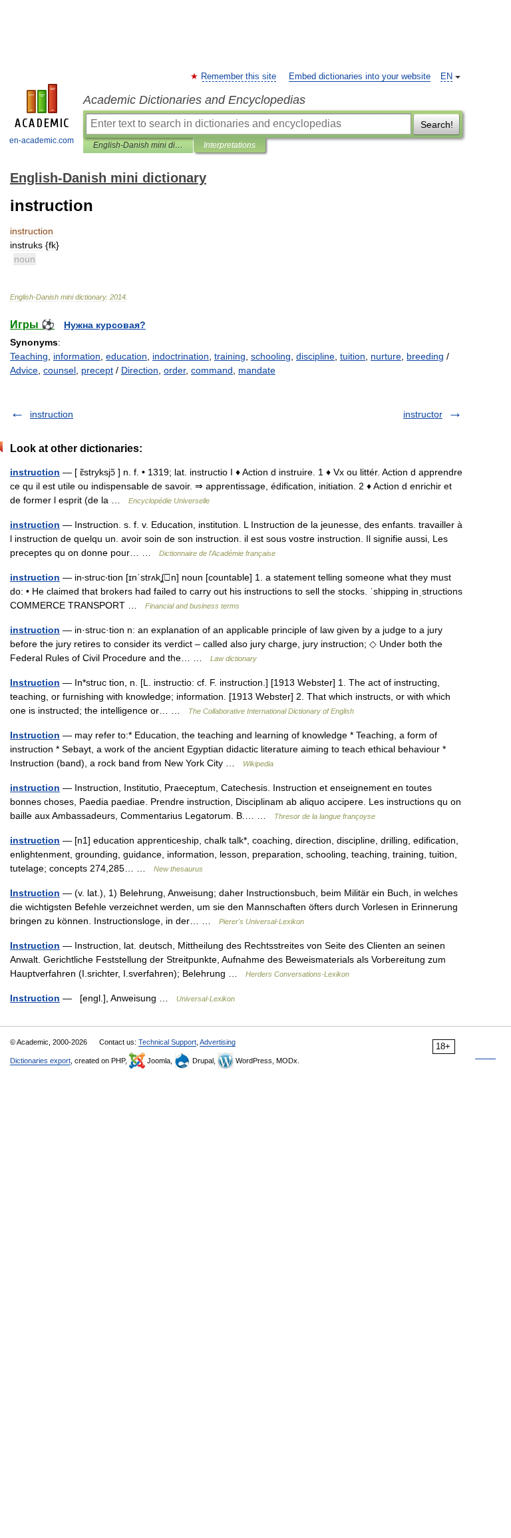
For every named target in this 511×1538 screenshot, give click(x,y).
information (76, 356)
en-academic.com (41, 140)
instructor (422, 414)
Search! (437, 124)
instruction (51, 414)
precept (97, 370)
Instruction (35, 682)
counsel (59, 370)
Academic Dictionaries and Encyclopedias (194, 100)
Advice (24, 370)
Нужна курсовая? (105, 325)
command (212, 370)
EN (446, 76)
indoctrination (180, 356)
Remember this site (239, 76)
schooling (271, 356)
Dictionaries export (40, 1061)
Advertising (218, 1042)
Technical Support (167, 1042)
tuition (352, 356)
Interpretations (230, 145)
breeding (425, 356)
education (126, 356)
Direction (139, 370)
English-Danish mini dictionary (138, 145)
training (230, 356)
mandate (256, 370)
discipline (315, 356)
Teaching (29, 356)
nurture (386, 356)
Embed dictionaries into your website (359, 76)
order (175, 370)
